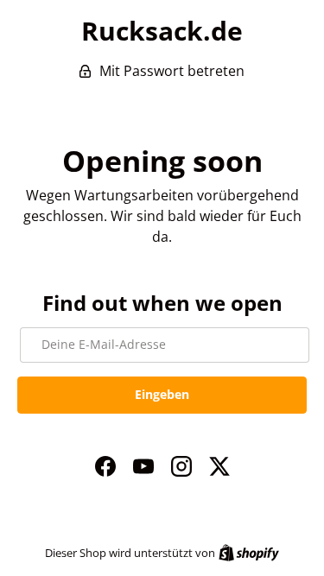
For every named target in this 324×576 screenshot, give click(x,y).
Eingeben (162, 394)
